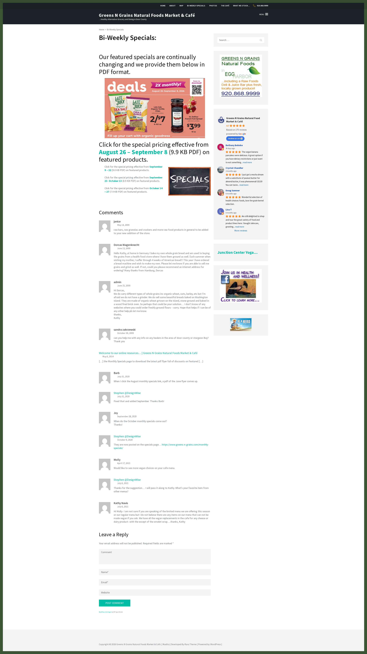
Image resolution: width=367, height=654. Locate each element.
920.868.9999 (262, 5)
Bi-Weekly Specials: (196, 5)
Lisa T (229, 209)
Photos (213, 5)
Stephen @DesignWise (127, 393)
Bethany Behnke (234, 145)
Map (181, 5)
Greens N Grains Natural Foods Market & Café (147, 15)
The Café (225, 5)
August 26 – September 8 (133, 152)
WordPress (215, 644)
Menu (261, 14)
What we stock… (241, 5)
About (172, 5)
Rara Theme (191, 644)
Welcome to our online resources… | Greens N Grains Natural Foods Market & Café (148, 353)
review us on (234, 138)
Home (162, 5)
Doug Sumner (233, 190)
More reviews (240, 230)
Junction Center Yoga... (237, 252)
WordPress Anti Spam (105, 612)
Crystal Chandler (234, 167)
